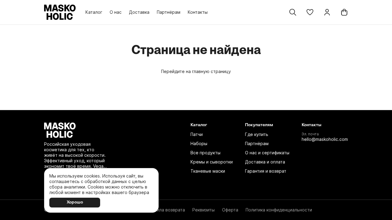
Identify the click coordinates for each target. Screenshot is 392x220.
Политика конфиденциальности (279, 209)
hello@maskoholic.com (325, 139)
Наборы (198, 143)
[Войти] (327, 12)
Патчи (196, 134)
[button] (310, 12)
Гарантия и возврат (265, 171)
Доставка (139, 12)
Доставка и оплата (265, 161)
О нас (116, 12)
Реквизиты (203, 209)
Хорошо (75, 202)
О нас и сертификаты (267, 152)
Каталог (93, 12)
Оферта (230, 209)
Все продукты (205, 152)
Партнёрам (168, 12)
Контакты (198, 12)
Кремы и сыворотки (211, 161)
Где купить (256, 134)
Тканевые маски (207, 171)
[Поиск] (292, 12)
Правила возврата (165, 209)
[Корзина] (344, 12)
